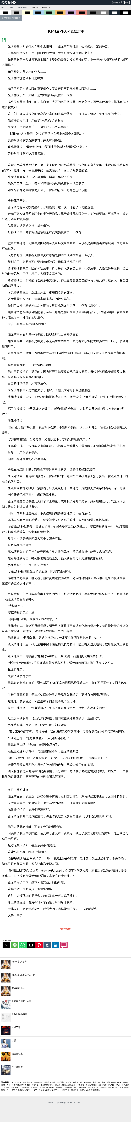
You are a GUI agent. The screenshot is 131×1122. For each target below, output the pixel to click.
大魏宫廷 (35, 1085)
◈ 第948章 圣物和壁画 (11, 18)
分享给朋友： (8, 940)
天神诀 (69, 1082)
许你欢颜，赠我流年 (30, 1087)
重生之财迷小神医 (114, 1082)
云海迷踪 (75, 1090)
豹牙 (118, 1085)
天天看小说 (8, 2)
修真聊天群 (77, 1082)
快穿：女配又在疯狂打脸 (90, 1090)
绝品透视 (60, 1082)
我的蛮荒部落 (50, 1082)
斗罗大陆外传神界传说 (21, 1085)
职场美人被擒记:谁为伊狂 (65, 1085)
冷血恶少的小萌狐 (47, 1087)
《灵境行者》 (22, 8)
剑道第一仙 (27, 1082)
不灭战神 (125, 1085)
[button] (6, 945)
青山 (14, 1082)
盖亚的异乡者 (93, 1087)
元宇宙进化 (38, 1082)
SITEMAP (61, 1102)
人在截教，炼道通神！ (11, 1087)
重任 (104, 1082)
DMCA (67, 1102)
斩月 (19, 1082)
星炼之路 (96, 1082)
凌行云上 (66, 1090)
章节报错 (65, 929)
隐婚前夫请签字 (47, 1085)
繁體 (127, 3)
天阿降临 (87, 1082)
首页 (3, 8)
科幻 (11, 8)
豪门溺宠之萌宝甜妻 (107, 1085)
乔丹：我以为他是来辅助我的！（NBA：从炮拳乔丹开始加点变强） (34, 1090)
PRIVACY (72, 1102)
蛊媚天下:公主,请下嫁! (109, 1087)
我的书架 (116, 3)
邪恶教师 (68, 1087)
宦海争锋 (81, 1085)
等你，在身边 (91, 1085)
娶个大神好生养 (80, 1087)
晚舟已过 (59, 1087)
